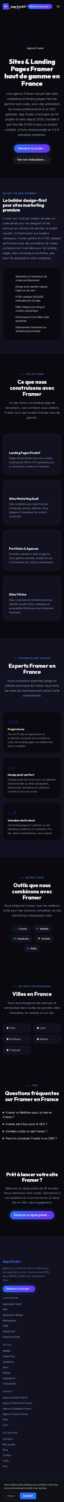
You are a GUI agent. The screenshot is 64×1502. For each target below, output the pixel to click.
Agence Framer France (15, 1414)
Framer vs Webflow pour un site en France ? (27, 1115)
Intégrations (9, 1378)
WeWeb (7, 1351)
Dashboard (9, 1331)
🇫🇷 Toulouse (13, 1050)
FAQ (5, 1466)
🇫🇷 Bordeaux (13, 1039)
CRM (5, 1326)
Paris (5, 1419)
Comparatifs (9, 1383)
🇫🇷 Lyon (40, 1027)
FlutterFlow (9, 1356)
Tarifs (6, 1460)
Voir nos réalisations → (32, 159)
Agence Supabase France (17, 1408)
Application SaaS (12, 1304)
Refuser (11, 1495)
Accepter (28, 1495)
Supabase (8, 1362)
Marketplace (9, 1320)
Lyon (5, 1425)
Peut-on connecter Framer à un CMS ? (31, 1138)
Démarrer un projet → (40, 6)
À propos (8, 1439)
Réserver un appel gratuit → (32, 1215)
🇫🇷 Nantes (42, 1039)
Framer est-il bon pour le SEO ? (26, 1124)
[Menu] (58, 6)
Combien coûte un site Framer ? (26, 1131)
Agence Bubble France (15, 1397)
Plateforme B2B (11, 1337)
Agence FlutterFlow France (17, 1403)
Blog (5, 1450)
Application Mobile (13, 1315)
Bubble (6, 1372)
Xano (5, 1367)
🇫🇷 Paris (10, 1027)
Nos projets (9, 1444)
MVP (5, 1309)
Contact (7, 1455)
